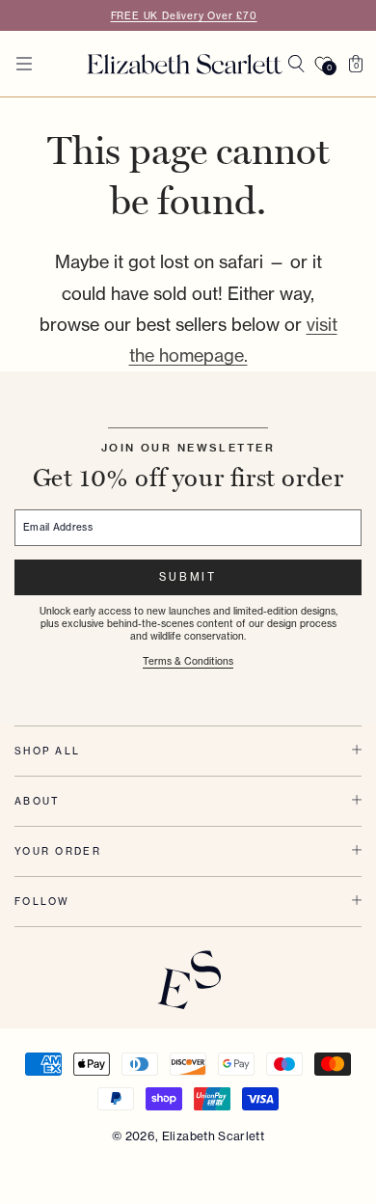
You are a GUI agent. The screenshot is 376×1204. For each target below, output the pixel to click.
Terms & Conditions (188, 661)
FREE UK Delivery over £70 (184, 15)
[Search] (296, 63)
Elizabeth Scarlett (213, 1136)
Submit (188, 577)
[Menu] (24, 64)
